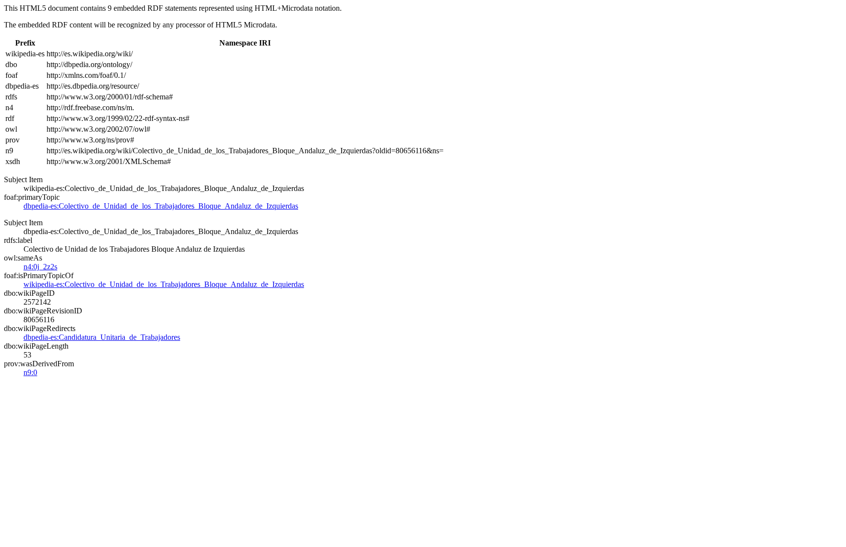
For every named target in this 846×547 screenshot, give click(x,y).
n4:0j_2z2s (40, 266)
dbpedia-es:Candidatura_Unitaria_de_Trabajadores (102, 337)
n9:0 (30, 372)
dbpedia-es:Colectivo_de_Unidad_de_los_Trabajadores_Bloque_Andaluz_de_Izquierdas (161, 206)
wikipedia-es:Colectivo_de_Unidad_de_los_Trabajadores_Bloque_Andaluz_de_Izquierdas (164, 284)
